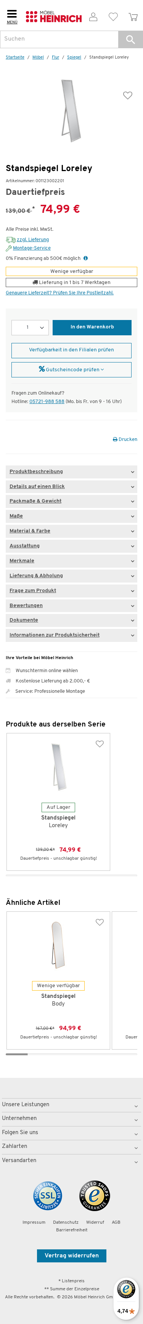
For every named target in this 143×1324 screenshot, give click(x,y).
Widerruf (95, 1222)
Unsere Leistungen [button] (25, 1105)
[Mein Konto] (93, 15)
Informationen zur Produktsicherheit (55, 635)
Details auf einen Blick (37, 486)
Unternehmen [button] (19, 1119)
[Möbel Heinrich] (54, 15)
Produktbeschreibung (36, 471)
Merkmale (22, 560)
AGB (116, 1222)
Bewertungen (26, 605)
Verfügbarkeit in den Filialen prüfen (71, 350)
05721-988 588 (46, 401)
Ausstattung (25, 546)
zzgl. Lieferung (33, 239)
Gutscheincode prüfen (73, 369)
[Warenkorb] (133, 15)
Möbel (38, 58)
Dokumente (24, 620)
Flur (55, 58)
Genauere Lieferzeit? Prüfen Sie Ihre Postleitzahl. (60, 293)
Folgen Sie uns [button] (20, 1133)
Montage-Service (32, 248)
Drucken (127, 439)
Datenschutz (66, 1222)
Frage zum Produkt (33, 590)
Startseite (15, 58)
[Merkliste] (113, 15)
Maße (16, 516)
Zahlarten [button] (14, 1146)
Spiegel (74, 58)
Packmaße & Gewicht (35, 501)
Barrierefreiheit (71, 1230)
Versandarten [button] (19, 1161)
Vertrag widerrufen (72, 1256)
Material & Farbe (30, 531)
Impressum (33, 1222)
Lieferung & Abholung (36, 575)
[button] (130, 39)
